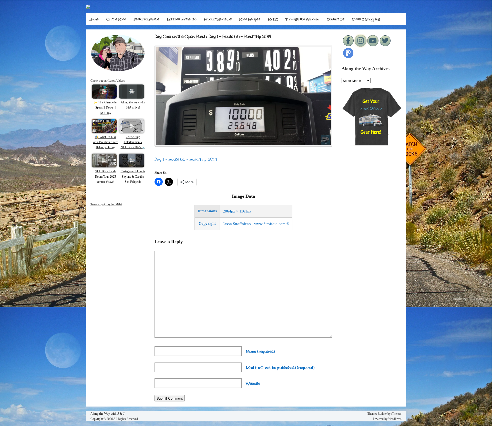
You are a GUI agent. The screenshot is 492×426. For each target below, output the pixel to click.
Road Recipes (249, 19)
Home (94, 19)
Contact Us (335, 19)
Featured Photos (146, 19)
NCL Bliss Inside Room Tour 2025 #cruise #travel (105, 176)
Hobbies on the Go (181, 19)
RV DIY (273, 19)
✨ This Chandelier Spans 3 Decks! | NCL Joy (105, 108)
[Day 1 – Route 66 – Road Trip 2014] (243, 145)
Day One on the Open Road (180, 36)
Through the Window (302, 19)
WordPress (395, 419)
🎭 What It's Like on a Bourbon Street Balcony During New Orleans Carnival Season (105, 147)
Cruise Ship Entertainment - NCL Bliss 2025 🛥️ (133, 142)
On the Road (116, 19)
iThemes (396, 414)
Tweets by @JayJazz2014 (106, 204)
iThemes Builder (377, 414)
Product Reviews (218, 19)
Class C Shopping (366, 19)
